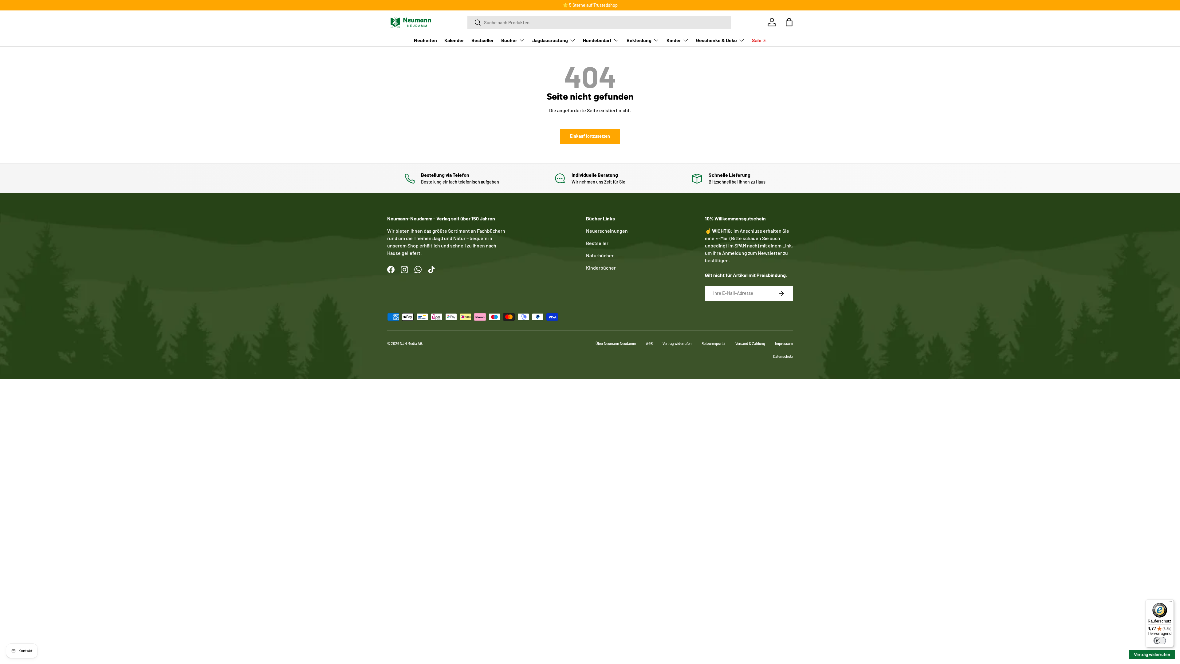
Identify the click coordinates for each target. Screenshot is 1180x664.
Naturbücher (600, 255)
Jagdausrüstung (550, 40)
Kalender (454, 40)
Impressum (784, 343)
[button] (789, 22)
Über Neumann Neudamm (616, 343)
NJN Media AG (411, 343)
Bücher (509, 40)
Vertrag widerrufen (677, 343)
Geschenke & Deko (716, 40)
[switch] (1160, 640)
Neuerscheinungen (607, 231)
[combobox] (599, 22)
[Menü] (1170, 603)
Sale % (759, 40)
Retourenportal (714, 343)
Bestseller (482, 40)
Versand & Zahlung (750, 343)
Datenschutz (783, 356)
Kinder (674, 40)
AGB (649, 343)
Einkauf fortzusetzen (590, 136)
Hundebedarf (597, 40)
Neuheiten (425, 40)
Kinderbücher (601, 268)
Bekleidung (639, 40)
